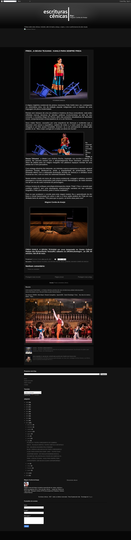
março (29, 465)
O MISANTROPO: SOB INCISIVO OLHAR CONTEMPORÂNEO (43, 460)
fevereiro (29, 468)
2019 (27, 418)
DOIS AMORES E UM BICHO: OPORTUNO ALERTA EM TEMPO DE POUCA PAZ (54, 356)
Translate (36, 394)
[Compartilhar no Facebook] (63, 259)
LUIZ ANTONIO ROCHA (54, 261)
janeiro (29, 470)
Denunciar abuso (72, 480)
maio (28, 440)
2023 (27, 409)
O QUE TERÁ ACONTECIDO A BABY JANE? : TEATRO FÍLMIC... (44, 451)
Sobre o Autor (27, 382)
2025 (27, 404)
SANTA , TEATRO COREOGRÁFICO (42, 348)
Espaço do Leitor (28, 380)
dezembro (30, 424)
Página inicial (59, 277)
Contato (26, 384)
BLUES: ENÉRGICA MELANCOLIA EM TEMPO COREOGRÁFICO (44, 449)
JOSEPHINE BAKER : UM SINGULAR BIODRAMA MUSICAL (43, 454)
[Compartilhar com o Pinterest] (65, 259)
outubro (29, 429)
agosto (29, 434)
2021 (27, 413)
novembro (30, 427)
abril (28, 463)
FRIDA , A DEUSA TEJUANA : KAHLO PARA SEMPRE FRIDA (43, 458)
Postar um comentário (33, 269)
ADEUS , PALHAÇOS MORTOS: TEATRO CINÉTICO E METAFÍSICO (45, 445)
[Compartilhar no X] (62, 259)
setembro (30, 431)
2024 (27, 407)
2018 (27, 420)
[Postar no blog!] (60, 259)
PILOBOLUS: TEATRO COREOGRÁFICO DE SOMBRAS (42, 442)
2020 (27, 416)
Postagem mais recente (33, 277)
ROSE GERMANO (65, 261)
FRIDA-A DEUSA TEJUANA (39, 261)
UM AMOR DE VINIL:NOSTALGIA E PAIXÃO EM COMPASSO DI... (44, 456)
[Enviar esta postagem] (55, 259)
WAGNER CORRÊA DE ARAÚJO (79, 261)
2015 (27, 475)
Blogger (90, 496)
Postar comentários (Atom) (61, 282)
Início (25, 378)
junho (28, 438)
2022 (27, 411)
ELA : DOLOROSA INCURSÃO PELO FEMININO (39, 447)
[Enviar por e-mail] (58, 259)
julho (28, 436)
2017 (27, 422)
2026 (27, 402)
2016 (27, 473)
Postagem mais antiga (85, 277)
